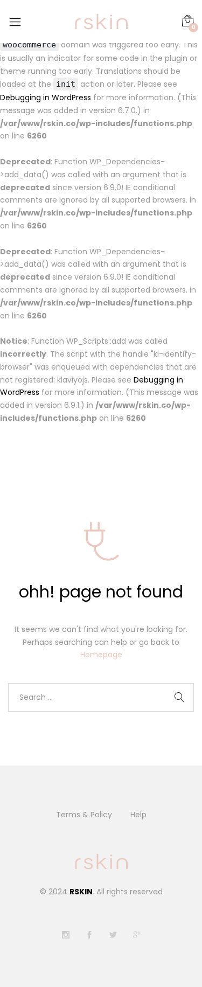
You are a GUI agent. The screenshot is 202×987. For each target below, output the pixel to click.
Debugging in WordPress (45, 97)
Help (138, 814)
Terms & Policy (84, 814)
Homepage (101, 654)
